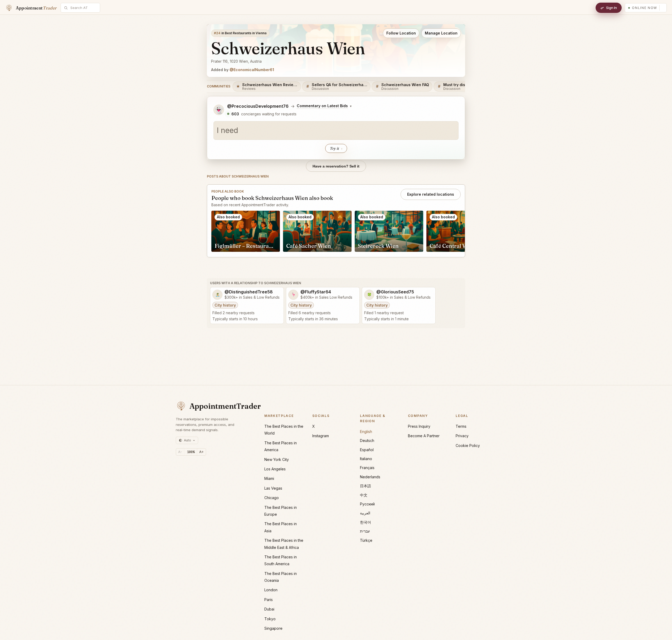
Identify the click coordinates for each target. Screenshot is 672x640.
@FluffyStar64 (315, 291)
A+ (201, 452)
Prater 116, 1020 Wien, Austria (236, 61)
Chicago (271, 497)
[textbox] (336, 131)
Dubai (269, 609)
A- (180, 452)
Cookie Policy (468, 445)
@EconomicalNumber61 (252, 69)
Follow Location (401, 33)
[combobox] (83, 8)
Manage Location (441, 33)
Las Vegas (273, 488)
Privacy (462, 436)
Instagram (320, 436)
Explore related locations (430, 194)
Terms (461, 426)
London (270, 590)
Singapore (273, 628)
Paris (268, 599)
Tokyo (270, 619)
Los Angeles (275, 469)
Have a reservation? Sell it (336, 166)
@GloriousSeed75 (395, 291)
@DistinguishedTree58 (249, 291)
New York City (276, 459)
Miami (269, 478)
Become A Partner (424, 436)
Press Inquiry (419, 426)
